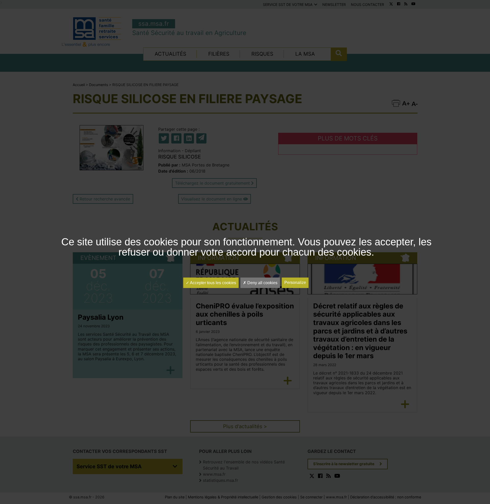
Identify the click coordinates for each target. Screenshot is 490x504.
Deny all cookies (261, 283)
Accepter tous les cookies (212, 283)
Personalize (295, 282)
